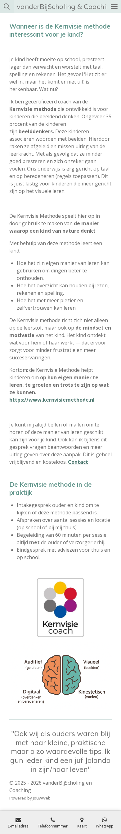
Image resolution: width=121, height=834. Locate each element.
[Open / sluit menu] (114, 6)
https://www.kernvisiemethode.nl (52, 399)
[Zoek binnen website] (7, 6)
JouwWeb (42, 798)
